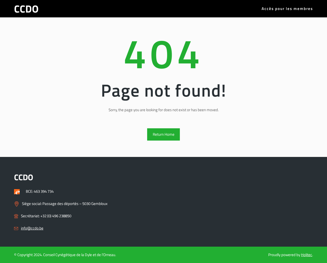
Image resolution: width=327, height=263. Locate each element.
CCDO (26, 9)
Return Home (163, 134)
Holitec (306, 255)
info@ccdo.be (32, 228)
